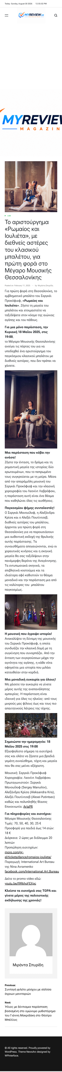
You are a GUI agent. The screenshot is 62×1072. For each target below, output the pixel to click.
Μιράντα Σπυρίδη (45, 285)
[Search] (55, 15)
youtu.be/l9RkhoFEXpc (20, 883)
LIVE (9, 216)
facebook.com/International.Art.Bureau (32, 871)
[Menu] (6, 15)
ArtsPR (28, 806)
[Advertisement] (31, 56)
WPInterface (11, 1055)
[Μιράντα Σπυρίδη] (31, 934)
